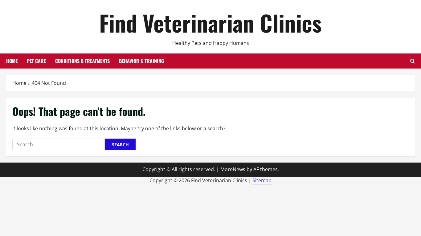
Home (12, 61)
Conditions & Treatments (82, 61)
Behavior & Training (141, 61)
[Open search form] (412, 61)
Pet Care (36, 61)
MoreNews (232, 169)
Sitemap (262, 180)
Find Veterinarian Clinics (210, 22)
